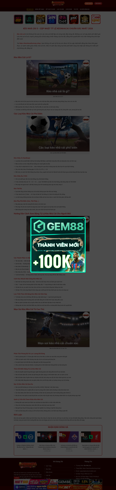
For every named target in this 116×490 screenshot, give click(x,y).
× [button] (83, 220)
